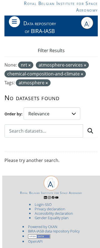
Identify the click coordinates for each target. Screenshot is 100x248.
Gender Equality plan (52, 217)
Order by (12, 114)
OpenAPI (35, 241)
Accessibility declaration (54, 213)
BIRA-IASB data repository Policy (54, 231)
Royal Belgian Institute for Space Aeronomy (51, 193)
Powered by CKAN (42, 226)
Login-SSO (43, 204)
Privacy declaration (50, 208)
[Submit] (90, 131)
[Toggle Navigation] (14, 21)
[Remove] (29, 65)
